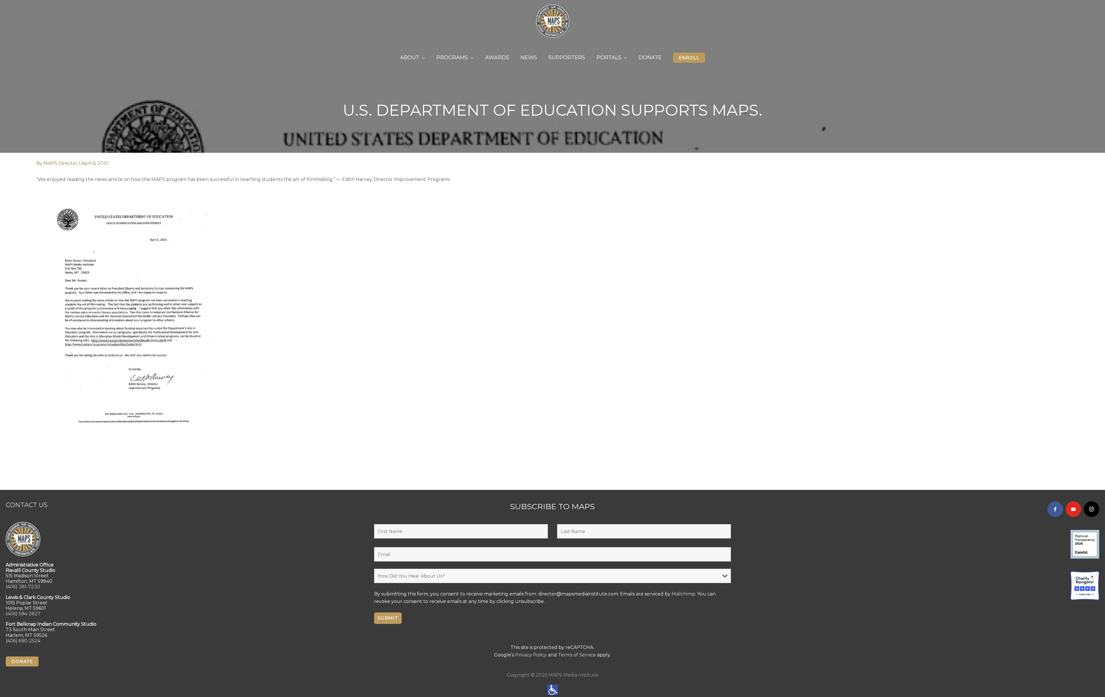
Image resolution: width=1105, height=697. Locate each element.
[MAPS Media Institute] (552, 21)
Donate (22, 661)
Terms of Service (577, 655)
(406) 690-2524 (23, 640)
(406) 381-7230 (23, 586)
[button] (689, 58)
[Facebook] (1055, 509)
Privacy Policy (531, 655)
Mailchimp (683, 594)
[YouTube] (1073, 509)
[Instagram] (1091, 509)
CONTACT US (26, 505)
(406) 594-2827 (23, 613)
